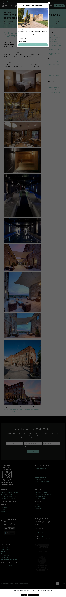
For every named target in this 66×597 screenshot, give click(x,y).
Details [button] (42, 595)
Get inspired (33, 44)
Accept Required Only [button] (33, 595)
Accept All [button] (24, 595)
